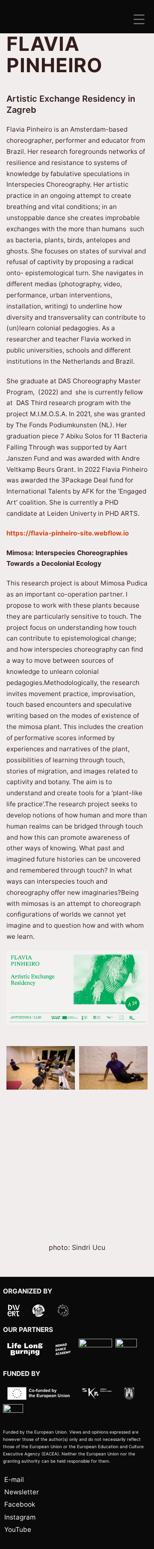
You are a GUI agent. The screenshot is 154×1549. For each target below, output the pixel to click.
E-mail (14, 1480)
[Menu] (138, 19)
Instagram (20, 1517)
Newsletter (21, 1492)
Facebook (19, 1504)
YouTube (17, 1529)
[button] (40, 1068)
